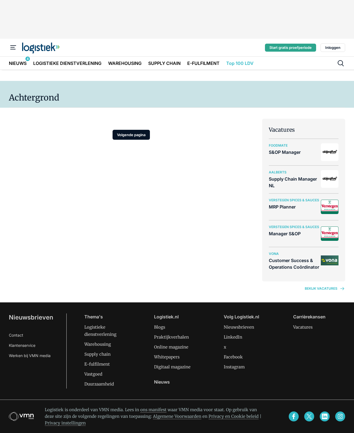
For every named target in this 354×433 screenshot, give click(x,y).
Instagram (234, 366)
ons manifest (153, 409)
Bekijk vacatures (321, 288)
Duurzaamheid (99, 384)
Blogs (159, 327)
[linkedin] (325, 416)
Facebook (233, 357)
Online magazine (171, 347)
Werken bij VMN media (30, 355)
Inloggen (332, 47)
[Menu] (13, 47)
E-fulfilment (97, 364)
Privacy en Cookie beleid (234, 416)
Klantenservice (22, 345)
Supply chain (97, 354)
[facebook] (294, 416)
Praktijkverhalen (171, 337)
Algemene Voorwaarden (177, 416)
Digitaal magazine (172, 366)
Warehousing (97, 344)
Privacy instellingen (65, 423)
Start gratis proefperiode (290, 47)
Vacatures (303, 327)
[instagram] (340, 416)
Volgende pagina (131, 135)
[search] (340, 63)
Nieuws (162, 382)
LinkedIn (233, 337)
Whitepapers (166, 357)
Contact (16, 335)
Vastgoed (93, 374)
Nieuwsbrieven (31, 317)
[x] (309, 416)
